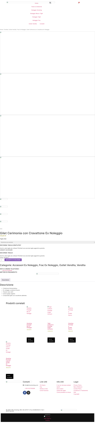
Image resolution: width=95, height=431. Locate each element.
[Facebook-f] (25, 393)
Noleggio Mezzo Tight (36, 13)
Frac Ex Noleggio (21, 29)
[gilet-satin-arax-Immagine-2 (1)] (47, 94)
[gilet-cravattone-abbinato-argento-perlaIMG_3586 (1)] (47, 177)
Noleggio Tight (36, 17)
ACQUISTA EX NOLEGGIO (13, 260)
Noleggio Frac (37, 20)
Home (36, 3)
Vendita (6, 29)
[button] (50, 2)
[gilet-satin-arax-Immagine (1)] (47, 52)
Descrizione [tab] (5, 280)
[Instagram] (28, 393)
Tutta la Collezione (36, 6)
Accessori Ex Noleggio (25, 265)
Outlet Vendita (33, 23)
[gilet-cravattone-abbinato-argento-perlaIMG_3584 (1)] (47, 136)
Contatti (42, 23)
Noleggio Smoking (36, 10)
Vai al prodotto (30, 340)
